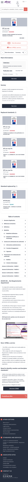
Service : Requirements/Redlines (10, 449)
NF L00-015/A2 (7, 170)
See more (22, 38)
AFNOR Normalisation (8, 461)
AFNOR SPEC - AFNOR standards (11, 447)
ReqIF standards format (9, 451)
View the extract (16, 43)
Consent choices (7, 428)
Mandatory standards (8, 445)
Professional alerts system (9, 465)
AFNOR (5, 458)
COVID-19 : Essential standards (10, 440)
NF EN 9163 (6, 200)
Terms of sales (6, 432)
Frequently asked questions (9, 424)
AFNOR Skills (6, 463)
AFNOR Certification (8, 459)
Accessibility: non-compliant (9, 467)
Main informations (9, 52)
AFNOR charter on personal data (11, 430)
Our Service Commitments (9, 433)
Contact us (5, 474)
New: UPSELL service (14, 47)
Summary (18, 52)
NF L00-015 (6, 127)
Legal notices (6, 426)
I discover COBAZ (14, 388)
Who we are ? (6, 422)
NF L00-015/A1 (7, 148)
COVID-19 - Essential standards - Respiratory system (13, 443)
